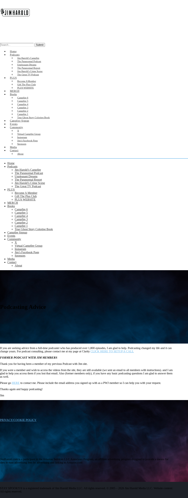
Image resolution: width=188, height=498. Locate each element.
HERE (16, 382)
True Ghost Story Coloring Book (33, 117)
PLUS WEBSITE (25, 87)
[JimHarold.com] (15, 19)
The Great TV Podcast (28, 186)
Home (11, 163)
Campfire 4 (21, 216)
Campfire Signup (17, 232)
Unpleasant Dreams (26, 176)
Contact (14, 150)
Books (13, 94)
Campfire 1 (21, 225)
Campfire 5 (21, 212)
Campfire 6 (21, 209)
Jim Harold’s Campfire (28, 169)
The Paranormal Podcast (29, 173)
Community (14, 239)
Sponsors (21, 144)
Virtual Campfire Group (28, 245)
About (20, 153)
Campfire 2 (21, 222)
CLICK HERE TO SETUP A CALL (112, 351)
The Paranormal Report (28, 179)
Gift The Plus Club (26, 196)
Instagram (20, 249)
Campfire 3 (21, 219)
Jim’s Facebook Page (27, 252)
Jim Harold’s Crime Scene (30, 183)
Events (11, 235)
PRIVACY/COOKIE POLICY (18, 420)
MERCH (12, 202)
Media (11, 258)
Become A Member (26, 192)
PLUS (13, 77)
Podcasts (12, 166)
